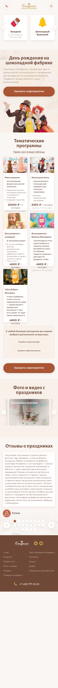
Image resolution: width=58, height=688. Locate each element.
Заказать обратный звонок (29, 351)
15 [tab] (39, 525)
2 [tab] (19, 521)
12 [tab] (27, 525)
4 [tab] (27, 521)
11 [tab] (23, 525)
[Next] (54, 27)
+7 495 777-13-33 (29, 584)
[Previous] (3, 27)
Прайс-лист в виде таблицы (29, 152)
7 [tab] (39, 521)
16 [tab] (43, 525)
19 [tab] (31, 529)
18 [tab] (27, 529)
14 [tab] (35, 525)
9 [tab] (14, 525)
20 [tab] (35, 529)
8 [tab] (43, 521)
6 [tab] (35, 521)
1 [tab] (14, 521)
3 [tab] (23, 521)
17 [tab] (23, 529)
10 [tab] (19, 525)
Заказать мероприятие (29, 91)
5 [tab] (31, 521)
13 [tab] (31, 525)
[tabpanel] (29, 484)
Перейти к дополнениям (29, 342)
